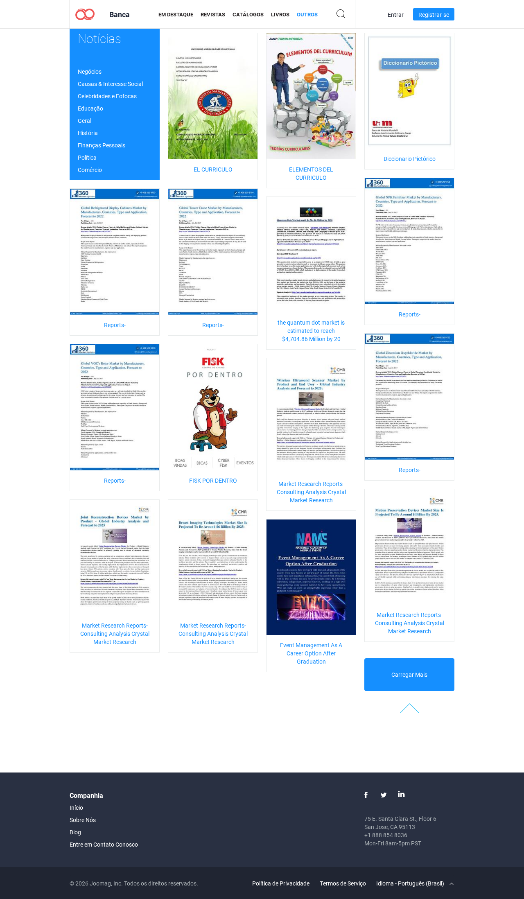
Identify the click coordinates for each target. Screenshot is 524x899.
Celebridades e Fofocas (107, 96)
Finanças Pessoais (101, 145)
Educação (90, 108)
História (88, 133)
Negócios (90, 71)
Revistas (213, 14)
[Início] (85, 14)
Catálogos (248, 14)
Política (87, 157)
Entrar (396, 14)
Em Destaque (175, 14)
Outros (307, 14)
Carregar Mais (409, 674)
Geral (84, 120)
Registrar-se (433, 14)
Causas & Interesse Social (110, 84)
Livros (280, 14)
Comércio (90, 170)
